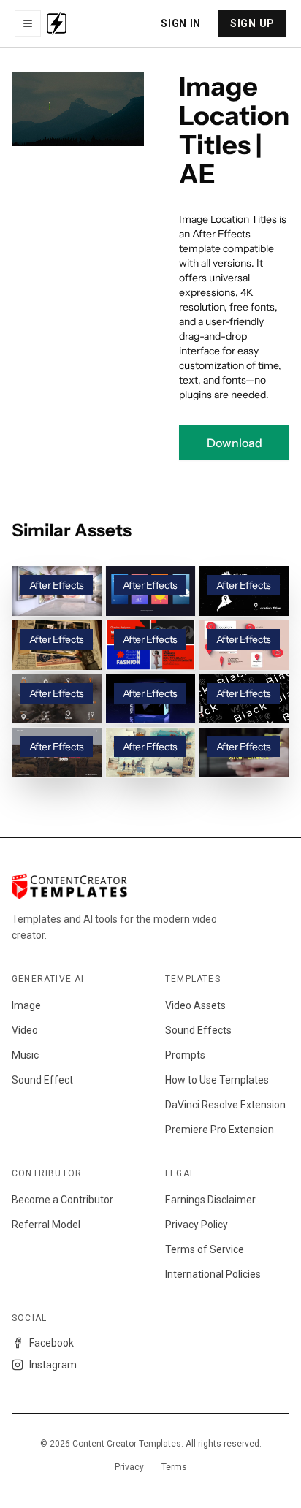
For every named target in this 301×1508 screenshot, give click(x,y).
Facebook (51, 1343)
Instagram (53, 1365)
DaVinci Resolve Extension (225, 1105)
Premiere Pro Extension (219, 1129)
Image (26, 1005)
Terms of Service (204, 1249)
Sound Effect (42, 1080)
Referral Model (46, 1224)
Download (234, 442)
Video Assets (195, 1005)
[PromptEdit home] (56, 23)
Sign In (181, 23)
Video (25, 1030)
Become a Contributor (62, 1200)
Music (25, 1055)
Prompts (185, 1055)
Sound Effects (198, 1030)
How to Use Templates (217, 1080)
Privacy (129, 1467)
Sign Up (252, 23)
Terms (174, 1467)
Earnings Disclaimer (210, 1200)
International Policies (213, 1274)
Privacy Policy (196, 1224)
